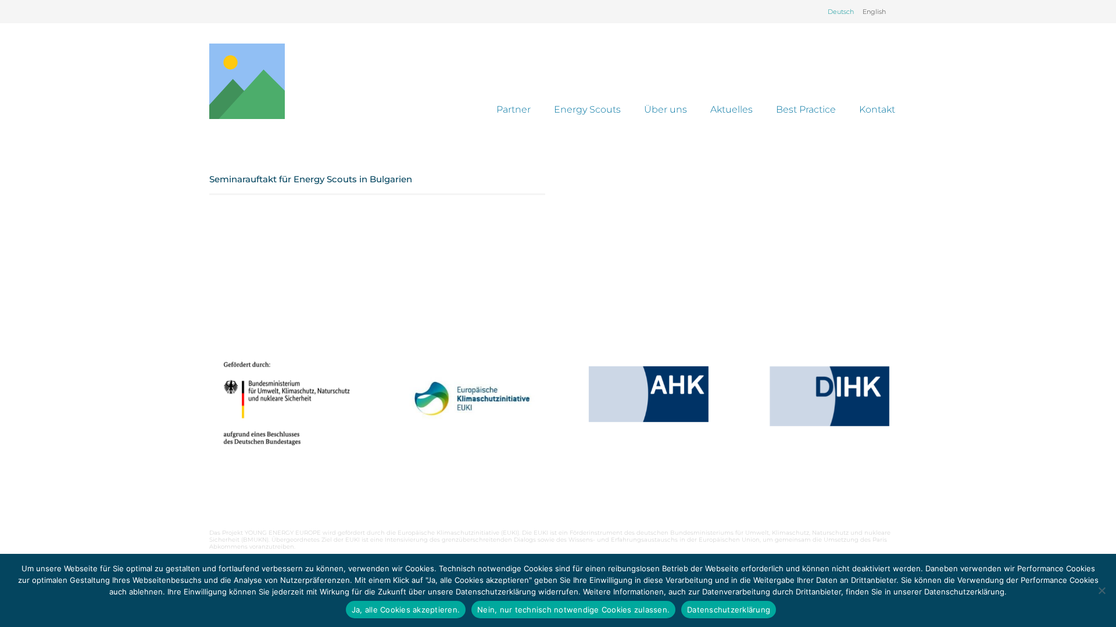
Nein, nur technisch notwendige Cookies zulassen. (573, 609)
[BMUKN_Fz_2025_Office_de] (286, 403)
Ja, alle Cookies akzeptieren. (406, 609)
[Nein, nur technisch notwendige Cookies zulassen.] (1101, 590)
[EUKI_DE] (467, 413)
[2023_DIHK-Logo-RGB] (829, 396)
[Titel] (247, 81)
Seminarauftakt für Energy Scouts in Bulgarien (310, 179)
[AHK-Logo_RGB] (649, 394)
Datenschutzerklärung (728, 609)
